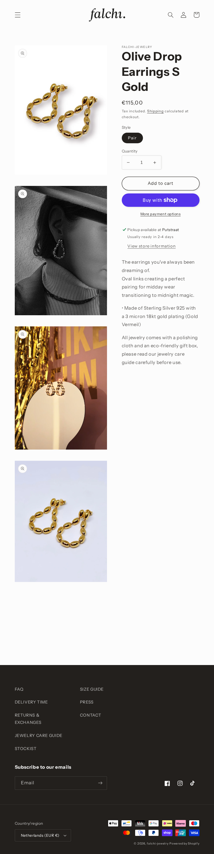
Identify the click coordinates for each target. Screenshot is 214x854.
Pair (132, 137)
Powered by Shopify (184, 843)
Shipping (155, 111)
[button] (17, 14)
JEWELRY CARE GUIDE (38, 735)
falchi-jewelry (157, 843)
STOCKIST (26, 748)
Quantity (130, 151)
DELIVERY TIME (31, 702)
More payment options (160, 214)
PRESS (87, 702)
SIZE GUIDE (92, 689)
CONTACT (90, 715)
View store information (151, 246)
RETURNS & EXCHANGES (28, 719)
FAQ (19, 689)
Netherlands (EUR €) (40, 835)
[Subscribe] (100, 783)
